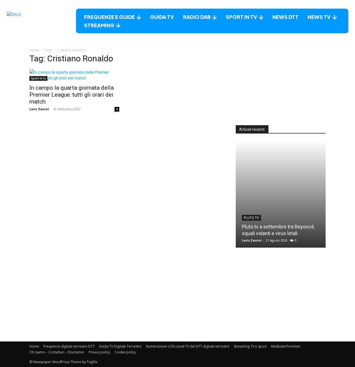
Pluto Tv (251, 218)
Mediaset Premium (285, 346)
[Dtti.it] (41, 21)
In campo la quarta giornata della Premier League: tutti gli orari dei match (71, 94)
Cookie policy (125, 352)
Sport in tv (38, 78)
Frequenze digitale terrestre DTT (69, 346)
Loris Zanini (39, 109)
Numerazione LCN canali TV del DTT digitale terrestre (187, 346)
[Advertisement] (281, 90)
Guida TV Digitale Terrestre (120, 346)
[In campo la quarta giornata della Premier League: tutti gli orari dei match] (74, 75)
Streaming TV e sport (250, 346)
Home (34, 50)
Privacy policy (99, 352)
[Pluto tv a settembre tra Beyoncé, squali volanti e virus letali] (281, 194)
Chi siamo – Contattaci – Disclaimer (56, 352)
